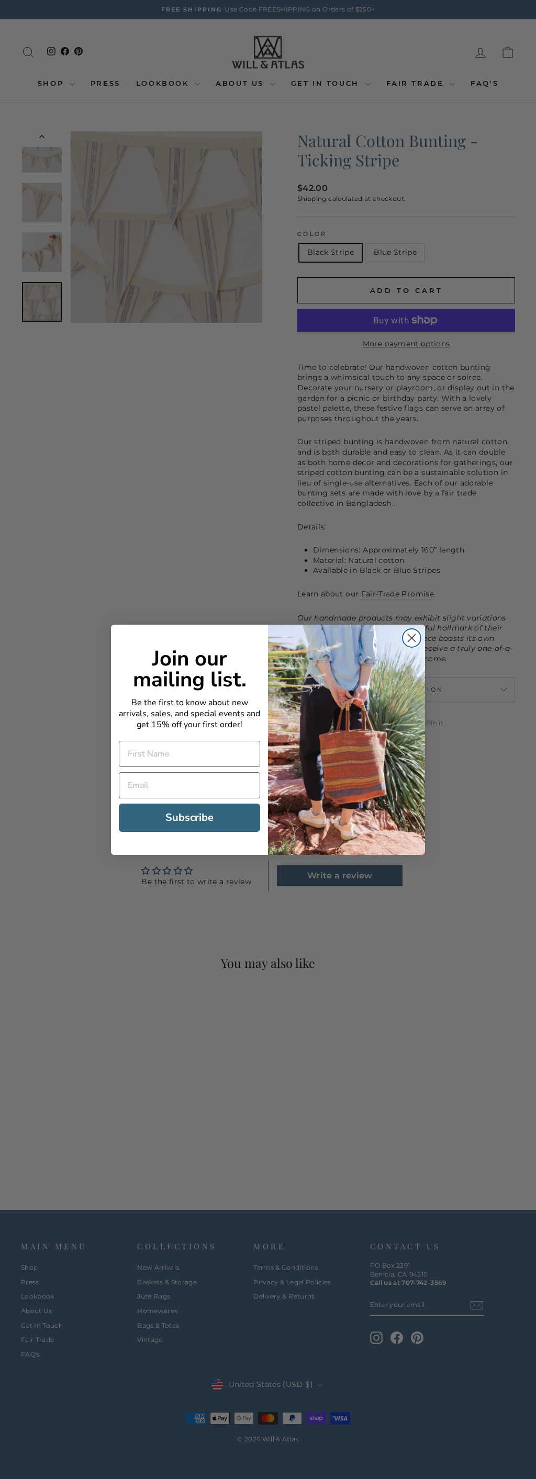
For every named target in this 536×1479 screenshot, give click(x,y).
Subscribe (189, 817)
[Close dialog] (412, 638)
